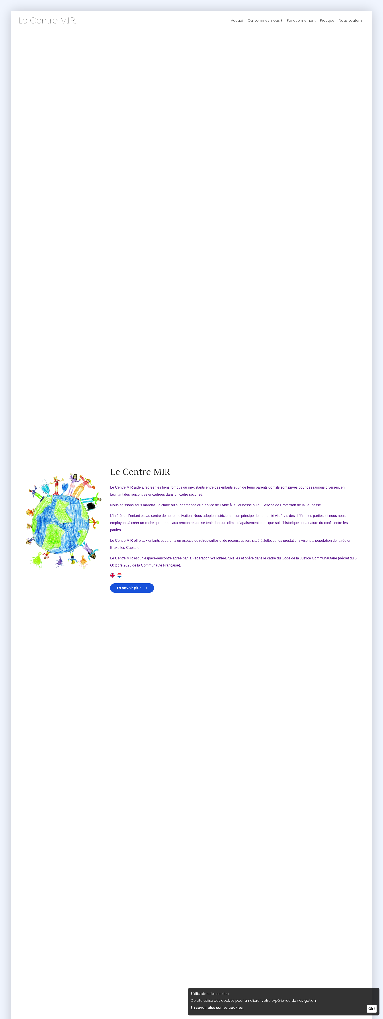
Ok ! (371, 1008)
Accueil (237, 20)
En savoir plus (129, 587)
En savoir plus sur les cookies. (217, 1007)
